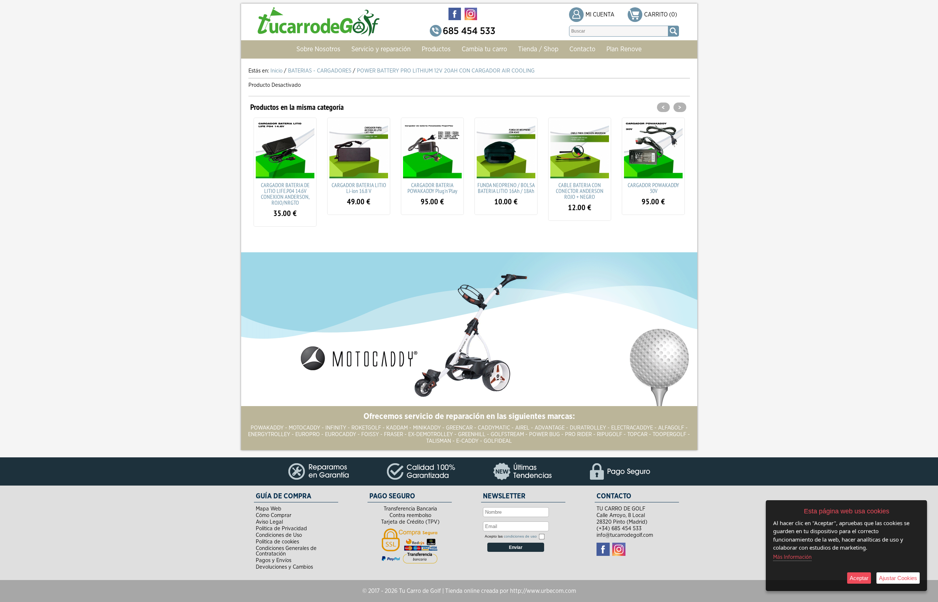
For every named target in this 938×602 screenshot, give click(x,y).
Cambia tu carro (484, 49)
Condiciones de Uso (279, 535)
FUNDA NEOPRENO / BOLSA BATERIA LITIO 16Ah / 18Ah (432, 187)
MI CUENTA (600, 15)
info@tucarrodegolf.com (625, 535)
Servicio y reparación (381, 49)
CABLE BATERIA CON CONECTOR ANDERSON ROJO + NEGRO (506, 190)
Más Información (792, 557)
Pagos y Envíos (273, 560)
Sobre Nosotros (318, 49)
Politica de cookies (277, 542)
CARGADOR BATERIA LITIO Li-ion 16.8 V (285, 187)
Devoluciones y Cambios (284, 567)
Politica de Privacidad (281, 528)
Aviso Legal (269, 522)
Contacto (582, 49)
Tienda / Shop (538, 49)
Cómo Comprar (273, 515)
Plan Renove (624, 49)
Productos (436, 49)
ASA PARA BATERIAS (653, 185)
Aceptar (859, 578)
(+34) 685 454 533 (619, 528)
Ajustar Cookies (898, 578)
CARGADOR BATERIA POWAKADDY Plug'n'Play (359, 187)
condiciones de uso (520, 536)
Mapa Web (268, 509)
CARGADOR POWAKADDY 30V (579, 187)
